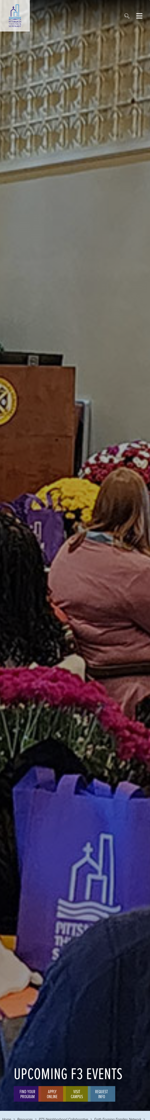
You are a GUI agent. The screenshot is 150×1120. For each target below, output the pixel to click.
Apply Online (52, 1093)
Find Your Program (27, 1093)
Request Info (101, 1093)
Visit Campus (77, 1093)
